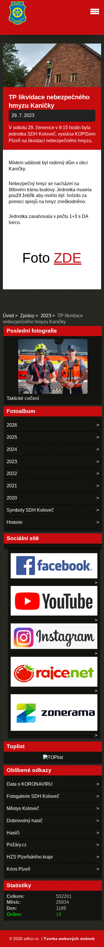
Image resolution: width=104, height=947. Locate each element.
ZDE (67, 258)
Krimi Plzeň (18, 869)
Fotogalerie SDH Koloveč (33, 796)
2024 (12, 449)
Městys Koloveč (23, 808)
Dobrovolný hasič (24, 820)
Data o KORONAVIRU (30, 784)
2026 (12, 425)
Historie (15, 522)
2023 (46, 315)
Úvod (8, 315)
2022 (12, 473)
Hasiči (13, 832)
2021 (12, 485)
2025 (12, 437)
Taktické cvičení (23, 398)
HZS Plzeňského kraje (30, 856)
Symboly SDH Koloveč (30, 510)
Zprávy (27, 315)
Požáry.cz (17, 844)
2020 (12, 497)
